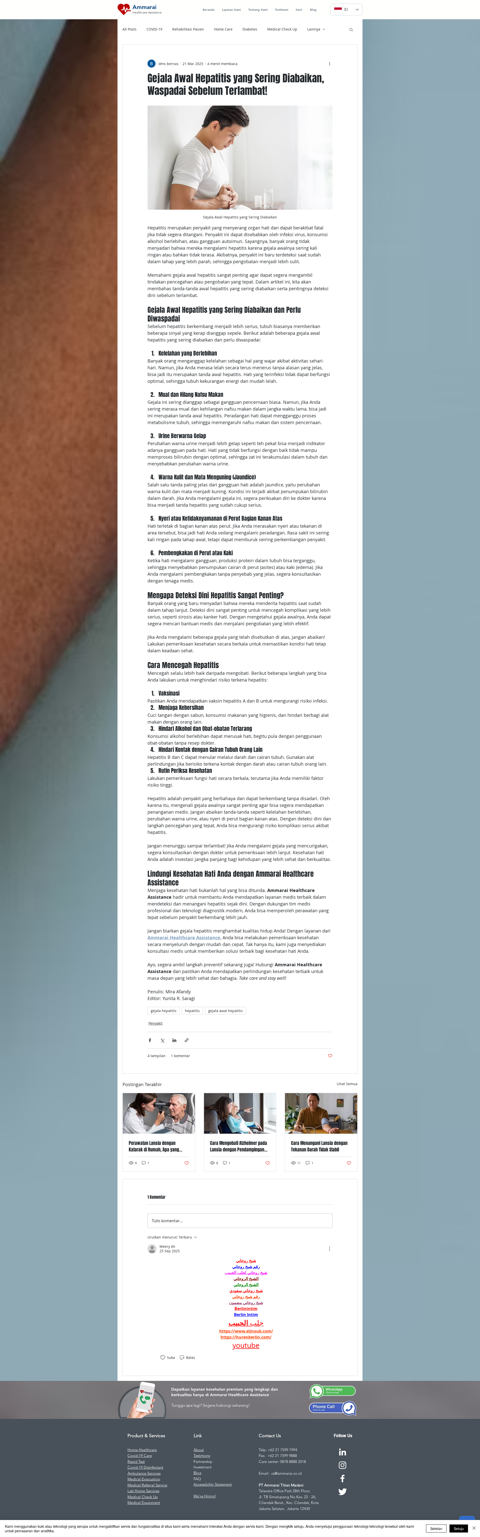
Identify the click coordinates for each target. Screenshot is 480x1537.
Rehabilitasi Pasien (188, 29)
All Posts (129, 29)
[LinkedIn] (343, 1452)
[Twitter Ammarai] (343, 1492)
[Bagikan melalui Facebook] (150, 1040)
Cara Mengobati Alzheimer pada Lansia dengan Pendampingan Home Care (238, 1146)
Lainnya (313, 29)
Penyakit (155, 1023)
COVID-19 (154, 29)
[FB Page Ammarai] (343, 1478)
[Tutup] (474, 1528)
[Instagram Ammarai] (343, 1465)
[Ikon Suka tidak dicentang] (163, 1358)
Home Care (223, 29)
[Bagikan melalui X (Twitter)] (162, 1040)
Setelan (436, 1528)
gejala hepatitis (163, 1010)
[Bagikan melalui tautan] (186, 1040)
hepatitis (192, 1010)
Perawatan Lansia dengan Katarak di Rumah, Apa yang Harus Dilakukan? (154, 1146)
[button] (351, 29)
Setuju (459, 1528)
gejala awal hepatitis (225, 1010)
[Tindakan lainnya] (329, 64)
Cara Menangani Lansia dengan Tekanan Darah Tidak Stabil (319, 1146)
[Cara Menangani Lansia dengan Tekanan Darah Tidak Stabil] (321, 1113)
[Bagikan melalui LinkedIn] (174, 1040)
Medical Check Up (282, 29)
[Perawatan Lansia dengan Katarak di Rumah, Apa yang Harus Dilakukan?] (159, 1113)
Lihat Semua (347, 1083)
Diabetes (249, 29)
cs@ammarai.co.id (286, 1473)
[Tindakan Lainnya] (329, 1249)
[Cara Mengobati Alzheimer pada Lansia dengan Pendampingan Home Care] (240, 1113)
